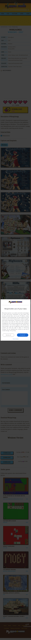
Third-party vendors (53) (21, 320)
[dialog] (15, 320)
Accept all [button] (22, 335)
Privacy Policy (13, 330)
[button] (15, 339)
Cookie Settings (5, 330)
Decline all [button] (8, 335)
